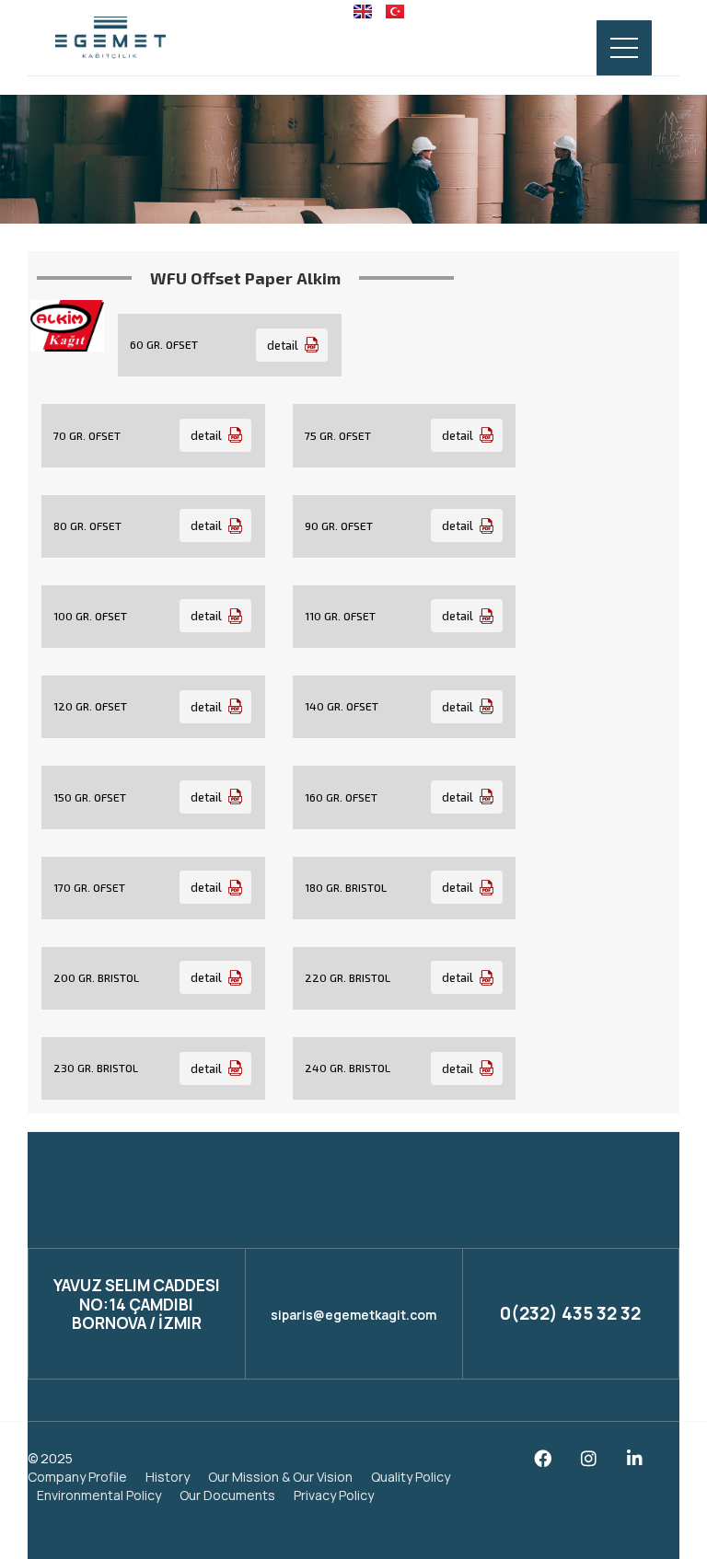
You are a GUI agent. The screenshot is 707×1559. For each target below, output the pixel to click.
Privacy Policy (334, 1495)
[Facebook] (542, 1458)
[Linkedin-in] (634, 1458)
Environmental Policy (99, 1495)
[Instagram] (588, 1458)
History (167, 1476)
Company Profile (77, 1476)
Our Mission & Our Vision (280, 1476)
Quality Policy (410, 1476)
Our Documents (227, 1495)
